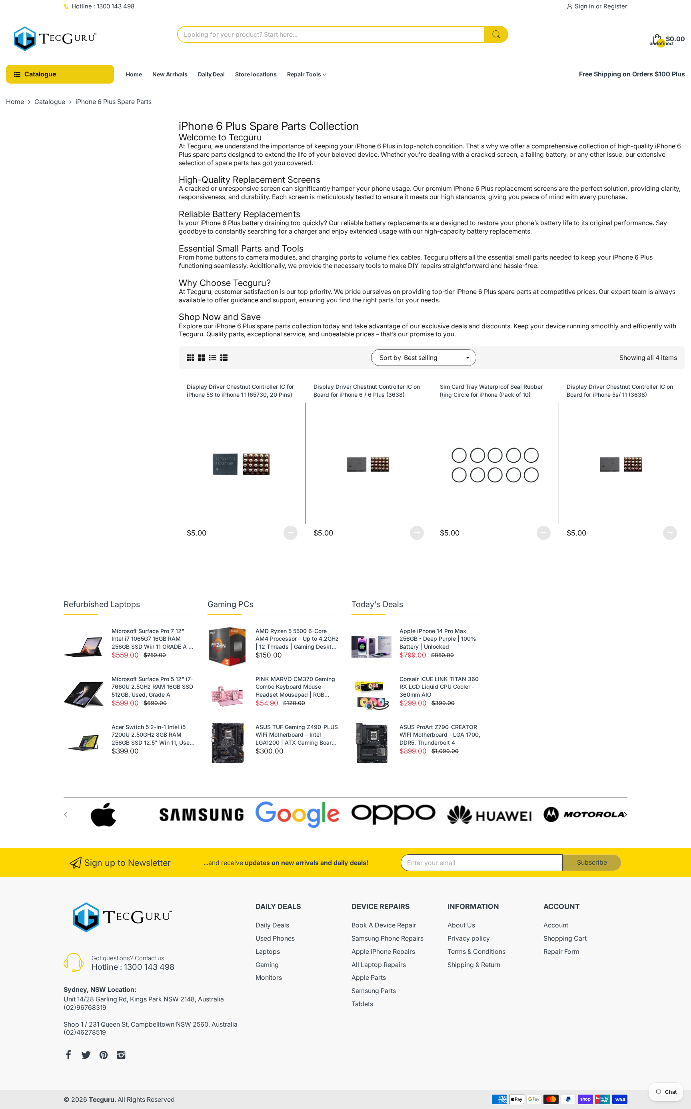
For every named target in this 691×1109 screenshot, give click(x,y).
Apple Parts (368, 977)
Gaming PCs (231, 604)
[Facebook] (68, 1055)
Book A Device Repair (383, 925)
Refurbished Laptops (102, 604)
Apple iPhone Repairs (383, 951)
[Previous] (625, 815)
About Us (461, 925)
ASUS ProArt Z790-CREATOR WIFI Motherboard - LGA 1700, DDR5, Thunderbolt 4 (439, 734)
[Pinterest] (103, 1055)
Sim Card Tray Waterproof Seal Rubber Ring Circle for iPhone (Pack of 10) (491, 390)
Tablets (362, 1004)
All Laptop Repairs (378, 965)
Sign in (585, 6)
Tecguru (101, 1099)
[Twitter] (86, 1055)
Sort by (390, 358)
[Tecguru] (56, 39)
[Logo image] (106, 814)
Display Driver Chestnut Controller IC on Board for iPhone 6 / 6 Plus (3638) (367, 390)
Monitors (269, 977)
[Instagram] (121, 1055)
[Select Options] (291, 533)
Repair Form (561, 951)
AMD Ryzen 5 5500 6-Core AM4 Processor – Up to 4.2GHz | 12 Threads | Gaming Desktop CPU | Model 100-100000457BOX (297, 639)
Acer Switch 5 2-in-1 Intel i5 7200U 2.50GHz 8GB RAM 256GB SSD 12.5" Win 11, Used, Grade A (153, 735)
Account (555, 925)
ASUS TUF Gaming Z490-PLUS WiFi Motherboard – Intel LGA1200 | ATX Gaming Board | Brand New (297, 735)
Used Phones (275, 938)
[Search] (496, 34)
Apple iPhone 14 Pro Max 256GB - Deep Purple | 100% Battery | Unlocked (437, 638)
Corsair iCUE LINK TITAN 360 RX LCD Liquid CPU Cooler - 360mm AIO (439, 686)
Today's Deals (377, 604)
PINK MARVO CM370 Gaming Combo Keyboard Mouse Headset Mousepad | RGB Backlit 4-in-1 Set (295, 687)
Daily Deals (272, 925)
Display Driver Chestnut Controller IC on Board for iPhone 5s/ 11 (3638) (620, 390)
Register (615, 6)
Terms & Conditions (476, 951)
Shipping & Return (473, 965)
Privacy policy (468, 938)
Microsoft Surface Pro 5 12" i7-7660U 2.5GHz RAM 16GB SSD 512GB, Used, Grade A (152, 686)
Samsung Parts (373, 991)
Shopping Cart (565, 938)
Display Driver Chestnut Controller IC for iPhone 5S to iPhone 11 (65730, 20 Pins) (240, 390)
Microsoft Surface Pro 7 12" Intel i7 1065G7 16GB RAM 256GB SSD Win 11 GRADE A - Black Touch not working (151, 639)
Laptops (268, 951)
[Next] (66, 815)
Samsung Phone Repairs (387, 938)
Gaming (267, 965)
